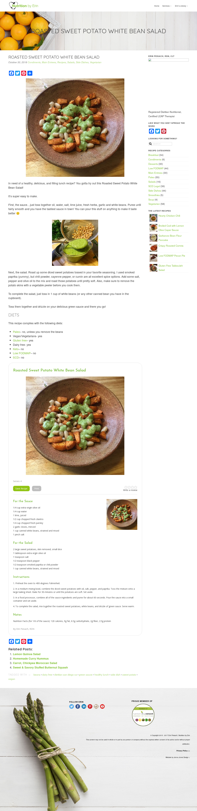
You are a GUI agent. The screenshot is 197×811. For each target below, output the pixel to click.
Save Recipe (21, 488)
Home (156, 5)
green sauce (85, 674)
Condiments (34, 62)
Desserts (153, 163)
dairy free (47, 674)
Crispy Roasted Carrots (171, 245)
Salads (71, 62)
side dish (115, 674)
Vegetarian (95, 62)
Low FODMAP (22, 353)
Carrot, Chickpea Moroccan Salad (35, 663)
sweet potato (129, 674)
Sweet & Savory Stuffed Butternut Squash (40, 667)
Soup (151, 199)
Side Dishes (82, 62)
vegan (11, 678)
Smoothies (154, 195)
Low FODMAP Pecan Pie (172, 255)
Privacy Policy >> (183, 751)
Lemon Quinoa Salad (26, 654)
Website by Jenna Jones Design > (178, 757)
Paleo (16, 332)
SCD (16, 357)
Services (166, 5)
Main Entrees (49, 62)
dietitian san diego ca (65, 674)
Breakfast (153, 155)
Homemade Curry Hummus (31, 658)
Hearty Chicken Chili (169, 215)
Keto (15, 349)
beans (37, 674)
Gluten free (20, 340)
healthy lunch (101, 674)
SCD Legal (154, 186)
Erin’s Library (180, 5)
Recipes (61, 62)
